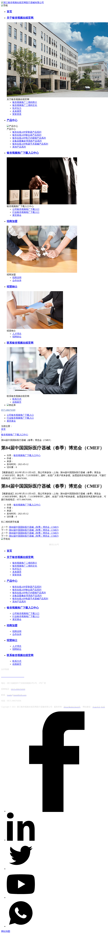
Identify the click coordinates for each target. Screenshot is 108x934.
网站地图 (5, 931)
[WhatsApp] (21, 926)
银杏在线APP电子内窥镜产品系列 (29, 138)
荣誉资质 (16, 114)
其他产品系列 (19, 147)
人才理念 (16, 334)
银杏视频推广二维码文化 (24, 105)
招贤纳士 (12, 286)
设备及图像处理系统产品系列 (27, 141)
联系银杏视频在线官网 (20, 342)
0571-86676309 (8, 410)
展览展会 (16, 215)
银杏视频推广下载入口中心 (23, 152)
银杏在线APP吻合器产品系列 (26, 135)
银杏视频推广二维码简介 (24, 102)
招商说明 (16, 277)
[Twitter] (21, 869)
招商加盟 (12, 221)
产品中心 (12, 120)
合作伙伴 (16, 280)
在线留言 (16, 402)
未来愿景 (16, 111)
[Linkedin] (21, 840)
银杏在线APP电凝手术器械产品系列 (30, 144)
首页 (9, 11)
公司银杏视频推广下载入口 (25, 209)
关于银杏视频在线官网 (20, 17)
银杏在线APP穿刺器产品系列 (26, 132)
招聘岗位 (16, 336)
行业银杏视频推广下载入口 (25, 212)
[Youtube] (21, 897)
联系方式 (16, 399)
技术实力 (16, 108)
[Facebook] (57, 811)
